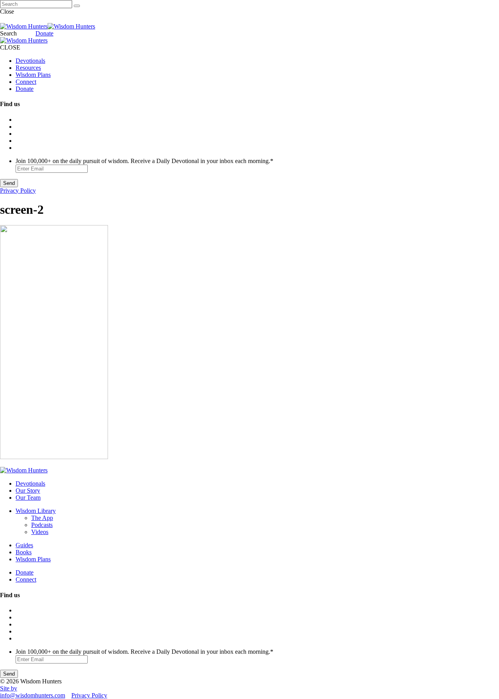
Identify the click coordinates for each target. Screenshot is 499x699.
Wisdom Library (36, 510)
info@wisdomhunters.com (32, 695)
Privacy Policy (18, 190)
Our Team (28, 497)
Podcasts (42, 525)
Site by (8, 688)
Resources (28, 67)
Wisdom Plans (33, 74)
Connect (26, 81)
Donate (44, 33)
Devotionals (30, 60)
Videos (39, 532)
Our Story (28, 490)
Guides (24, 545)
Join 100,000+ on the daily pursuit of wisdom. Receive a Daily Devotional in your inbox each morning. (144, 161)
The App (42, 517)
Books (24, 552)
